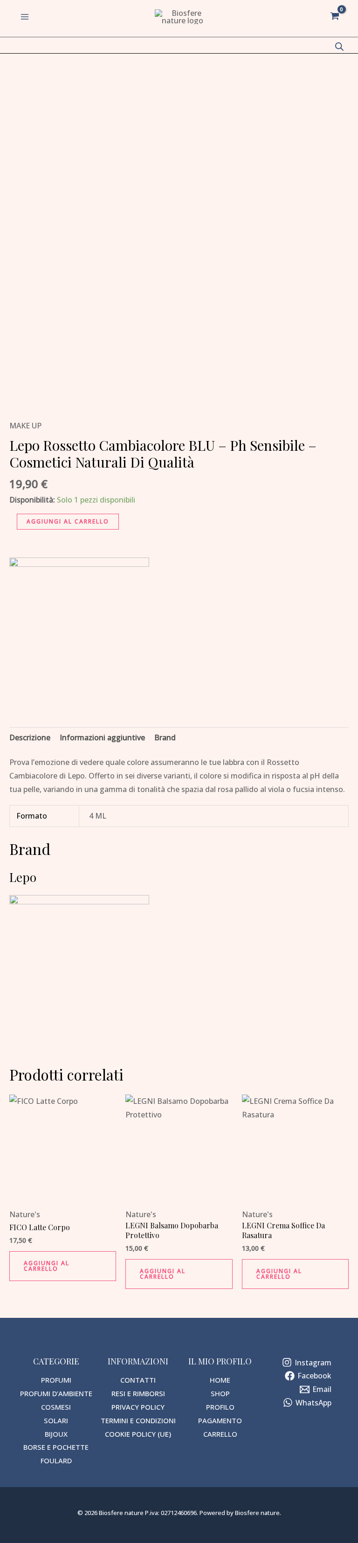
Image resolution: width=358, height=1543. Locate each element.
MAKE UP (25, 425)
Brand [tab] (165, 737)
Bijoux (56, 1434)
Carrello (220, 1434)
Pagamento (220, 1420)
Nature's (24, 1214)
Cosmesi (56, 1407)
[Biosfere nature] (183, 16)
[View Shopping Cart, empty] (334, 17)
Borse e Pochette (56, 1447)
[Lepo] (79, 627)
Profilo (220, 1407)
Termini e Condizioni (138, 1420)
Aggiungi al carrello (68, 521)
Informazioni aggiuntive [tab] (102, 737)
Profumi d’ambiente (56, 1393)
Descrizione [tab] (29, 737)
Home (220, 1380)
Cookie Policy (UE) (138, 1434)
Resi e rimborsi (138, 1393)
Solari (56, 1420)
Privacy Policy (138, 1407)
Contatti (138, 1380)
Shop (220, 1393)
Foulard (56, 1460)
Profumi (56, 1380)
